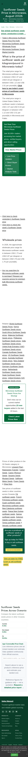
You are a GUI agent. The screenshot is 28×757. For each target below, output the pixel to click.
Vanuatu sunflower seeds (12, 526)
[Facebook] (9, 711)
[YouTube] (16, 711)
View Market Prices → (14, 150)
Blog (16, 726)
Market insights (5, 718)
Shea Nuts (8, 484)
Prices (5, 21)
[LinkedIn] (3, 711)
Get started (4, 735)
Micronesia (11, 21)
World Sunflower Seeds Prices (16, 18)
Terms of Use (18, 735)
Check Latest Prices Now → (14, 417)
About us (17, 718)
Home (5, 18)
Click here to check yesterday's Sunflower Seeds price (13, 219)
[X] (6, 711)
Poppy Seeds (19, 481)
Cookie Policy (18, 738)
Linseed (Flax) (17, 467)
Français (15, 744)
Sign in (3, 738)
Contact (17, 723)
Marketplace (5, 721)
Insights (3, 27)
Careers (17, 721)
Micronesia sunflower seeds (13, 506)
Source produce (6, 723)
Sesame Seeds (14, 476)
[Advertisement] (14, 194)
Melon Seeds (7, 481)
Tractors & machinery (7, 726)
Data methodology (6, 733)
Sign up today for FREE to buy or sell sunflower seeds (13, 561)
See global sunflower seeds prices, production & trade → (13, 32)
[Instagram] (13, 711)
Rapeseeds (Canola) (10, 470)
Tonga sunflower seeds (11, 523)
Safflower (19, 478)
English (10, 744)
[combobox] (14, 658)
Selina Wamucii (7, 701)
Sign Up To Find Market (14, 549)
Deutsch (20, 744)
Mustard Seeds (8, 478)
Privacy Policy (18, 733)
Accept (14, 754)
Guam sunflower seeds (11, 503)
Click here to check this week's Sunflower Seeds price (12, 227)
